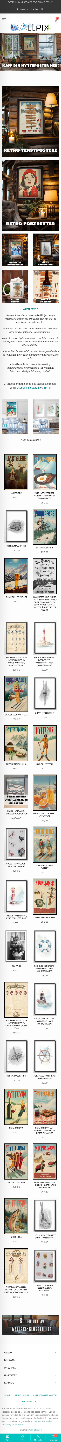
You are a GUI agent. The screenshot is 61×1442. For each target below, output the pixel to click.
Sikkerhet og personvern (45, 1395)
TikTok (47, 387)
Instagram (34, 387)
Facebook (21, 387)
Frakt (7, 1395)
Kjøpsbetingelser (21, 1395)
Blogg (37, 1401)
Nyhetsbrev (26, 1401)
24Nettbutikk (36, 1429)
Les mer (37, 1421)
